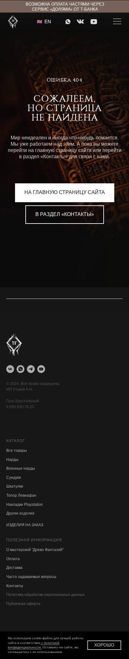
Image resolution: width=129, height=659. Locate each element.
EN (47, 21)
